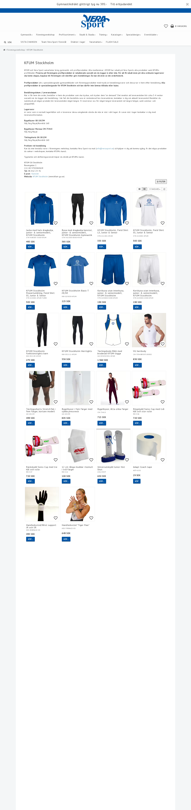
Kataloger (116, 34)
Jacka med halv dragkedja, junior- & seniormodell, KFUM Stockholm (40, 232)
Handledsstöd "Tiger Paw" (75, 525)
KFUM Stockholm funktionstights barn (37, 352)
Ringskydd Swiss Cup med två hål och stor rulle (148, 410)
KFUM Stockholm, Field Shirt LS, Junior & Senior (112, 231)
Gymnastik (26, 34)
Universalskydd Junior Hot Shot (111, 468)
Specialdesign (133, 34)
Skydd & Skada (86, 34)
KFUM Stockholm (35, 50)
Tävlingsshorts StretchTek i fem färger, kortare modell (41, 410)
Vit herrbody (139, 351)
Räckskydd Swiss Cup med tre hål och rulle (41, 468)
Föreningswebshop (45, 34)
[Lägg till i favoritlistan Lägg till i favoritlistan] (42, 209)
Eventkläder (150, 34)
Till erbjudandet (121, 4)
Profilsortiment (67, 34)
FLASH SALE (112, 41)
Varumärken (95, 41)
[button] (166, 26)
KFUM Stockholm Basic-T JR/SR (75, 291)
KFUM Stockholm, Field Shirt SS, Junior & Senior (148, 231)
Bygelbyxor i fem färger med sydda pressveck (77, 410)
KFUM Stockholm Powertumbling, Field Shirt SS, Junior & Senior (40, 293)
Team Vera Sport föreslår (54, 41)
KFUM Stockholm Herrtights (77, 351)
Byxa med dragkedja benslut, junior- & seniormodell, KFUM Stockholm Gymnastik (77, 232)
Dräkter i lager (78, 41)
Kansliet (35, 173)
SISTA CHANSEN (29, 41)
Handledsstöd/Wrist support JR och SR (41, 526)
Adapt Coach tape (142, 467)
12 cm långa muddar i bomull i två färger (77, 468)
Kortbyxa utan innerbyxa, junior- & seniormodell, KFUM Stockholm (110, 293)
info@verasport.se (105, 148)
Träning (102, 34)
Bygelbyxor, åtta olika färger (112, 409)
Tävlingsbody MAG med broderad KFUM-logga (109, 352)
